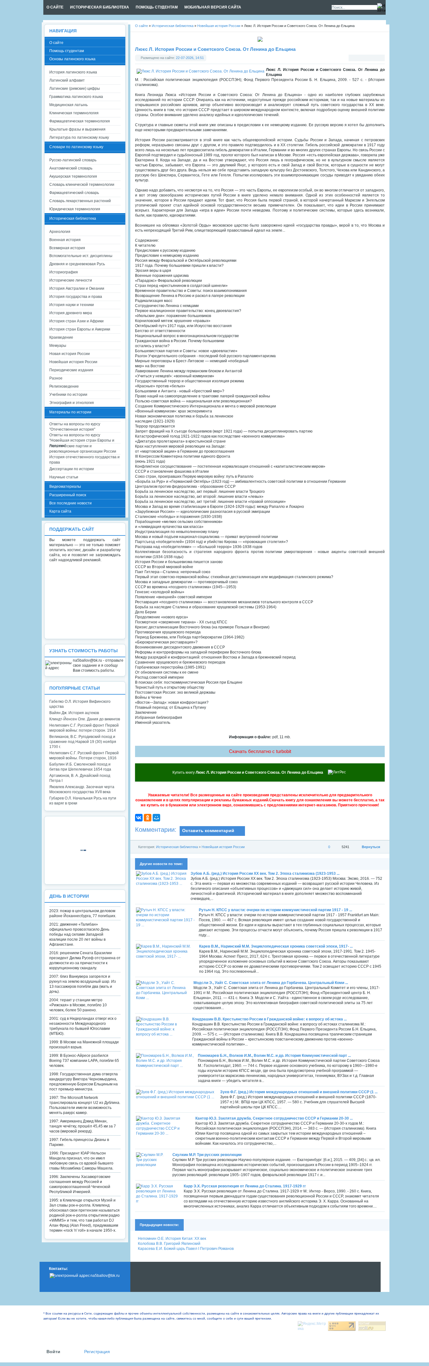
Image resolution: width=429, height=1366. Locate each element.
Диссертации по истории (71, 469)
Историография (63, 272)
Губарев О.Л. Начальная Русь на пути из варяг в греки (82, 800)
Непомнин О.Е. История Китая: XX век (172, 1238)
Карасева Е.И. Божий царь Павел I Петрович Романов (186, 1248)
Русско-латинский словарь (72, 160)
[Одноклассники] (147, 817)
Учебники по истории (68, 394)
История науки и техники (71, 305)
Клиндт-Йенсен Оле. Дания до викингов (84, 719)
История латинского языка (73, 72)
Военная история (65, 240)
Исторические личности (70, 280)
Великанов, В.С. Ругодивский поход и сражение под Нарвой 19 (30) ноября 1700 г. (82, 741)
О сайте (56, 42)
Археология (59, 231)
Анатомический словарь (70, 168)
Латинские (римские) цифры (74, 88)
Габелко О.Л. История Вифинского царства (80, 704)
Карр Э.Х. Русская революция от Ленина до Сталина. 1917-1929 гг (245, 1186)
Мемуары (57, 345)
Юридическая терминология (74, 209)
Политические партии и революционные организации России (82, 449)
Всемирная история (67, 248)
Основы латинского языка (72, 59)
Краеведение (61, 337)
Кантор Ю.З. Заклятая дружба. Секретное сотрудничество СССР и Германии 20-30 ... (274, 1118)
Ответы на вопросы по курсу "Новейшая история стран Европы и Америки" (81, 438)
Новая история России (69, 354)
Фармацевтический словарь (74, 193)
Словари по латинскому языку (76, 147)
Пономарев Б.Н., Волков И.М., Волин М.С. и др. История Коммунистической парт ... (274, 1055)
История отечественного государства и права (84, 460)
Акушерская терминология (73, 176)
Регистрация (97, 1351)
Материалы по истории (70, 412)
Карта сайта (60, 511)
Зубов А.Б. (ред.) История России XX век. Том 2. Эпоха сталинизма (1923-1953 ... (265, 873)
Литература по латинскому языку (79, 137)
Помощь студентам (66, 51)
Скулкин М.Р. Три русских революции (207, 1155)
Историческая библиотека (177, 847)
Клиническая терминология (74, 113)
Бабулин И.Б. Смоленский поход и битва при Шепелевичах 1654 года (80, 767)
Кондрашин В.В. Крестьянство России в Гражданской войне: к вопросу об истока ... (269, 1019)
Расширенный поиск (67, 495)
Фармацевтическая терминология (79, 121)
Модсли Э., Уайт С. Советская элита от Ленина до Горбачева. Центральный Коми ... (270, 983)
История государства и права (75, 296)
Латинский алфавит (67, 80)
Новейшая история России (223, 847)
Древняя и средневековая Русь (77, 264)
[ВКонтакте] (139, 817)
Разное (55, 378)
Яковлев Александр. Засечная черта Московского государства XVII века (81, 789)
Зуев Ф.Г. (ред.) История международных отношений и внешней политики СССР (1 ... (298, 1092)
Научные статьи (63, 477)
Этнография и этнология (71, 403)
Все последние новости (70, 503)
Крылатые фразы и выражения (77, 129)
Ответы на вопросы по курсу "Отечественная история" (74, 427)
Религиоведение (64, 386)
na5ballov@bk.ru (105, 1275)
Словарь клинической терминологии (81, 184)
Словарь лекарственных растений (80, 201)
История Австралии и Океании (76, 288)
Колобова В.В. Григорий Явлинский (169, 1243)
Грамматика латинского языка (76, 96)
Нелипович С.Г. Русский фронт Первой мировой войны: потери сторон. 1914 (84, 728)
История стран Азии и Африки (76, 321)
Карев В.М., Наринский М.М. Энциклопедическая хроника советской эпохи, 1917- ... (276, 946)
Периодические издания (71, 370)
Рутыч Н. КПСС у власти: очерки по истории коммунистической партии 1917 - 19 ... (275, 910)
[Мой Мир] (156, 817)
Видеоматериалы (65, 486)
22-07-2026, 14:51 (190, 58)
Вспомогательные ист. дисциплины (80, 256)
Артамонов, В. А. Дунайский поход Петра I (79, 778)
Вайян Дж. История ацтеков (74, 713)
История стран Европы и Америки (79, 329)
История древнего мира (70, 313)
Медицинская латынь (68, 105)
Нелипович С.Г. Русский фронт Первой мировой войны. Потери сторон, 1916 (84, 755)
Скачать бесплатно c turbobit (260, 751)
